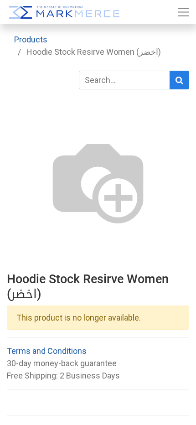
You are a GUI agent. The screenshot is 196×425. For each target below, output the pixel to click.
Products (30, 39)
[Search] (179, 80)
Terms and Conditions (47, 351)
